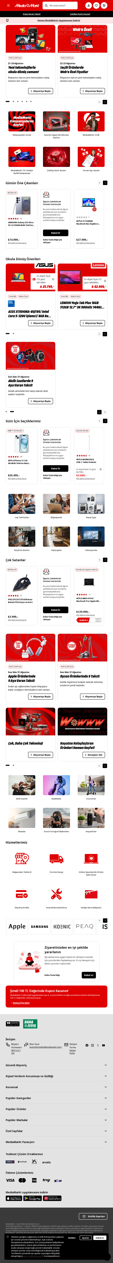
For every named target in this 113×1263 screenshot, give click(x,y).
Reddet (72, 1238)
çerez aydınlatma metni (33, 1256)
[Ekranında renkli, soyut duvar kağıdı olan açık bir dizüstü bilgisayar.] (89, 204)
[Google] (32, 1198)
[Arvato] (46, 1162)
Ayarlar (85, 1238)
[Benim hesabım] (88, 5)
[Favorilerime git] (96, 5)
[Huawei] (52, 1198)
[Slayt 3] (17, 101)
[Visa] (10, 1180)
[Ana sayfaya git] (26, 5)
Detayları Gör (91, 754)
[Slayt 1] (8, 101)
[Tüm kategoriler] (8, 5)
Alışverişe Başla (42, 91)
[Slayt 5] (26, 101)
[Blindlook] (13, 1023)
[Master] (22, 1180)
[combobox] (62, 5)
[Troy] (46, 1180)
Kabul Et (55, 232)
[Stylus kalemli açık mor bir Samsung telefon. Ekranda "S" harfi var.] (21, 206)
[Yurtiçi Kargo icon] (34, 1162)
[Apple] (14, 1198)
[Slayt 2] (13, 101)
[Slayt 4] (22, 101)
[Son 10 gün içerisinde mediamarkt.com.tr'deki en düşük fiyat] (53, 279)
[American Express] (34, 1180)
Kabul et (88, 975)
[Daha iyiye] (30, 1023)
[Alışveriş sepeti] (104, 5)
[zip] (58, 1181)
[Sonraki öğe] (105, 102)
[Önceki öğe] (99, 334)
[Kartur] (22, 1162)
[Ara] (46, 5)
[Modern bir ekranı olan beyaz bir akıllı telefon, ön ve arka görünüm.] (21, 444)
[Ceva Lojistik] (10, 1162)
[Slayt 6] (31, 101)
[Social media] (88, 1045)
